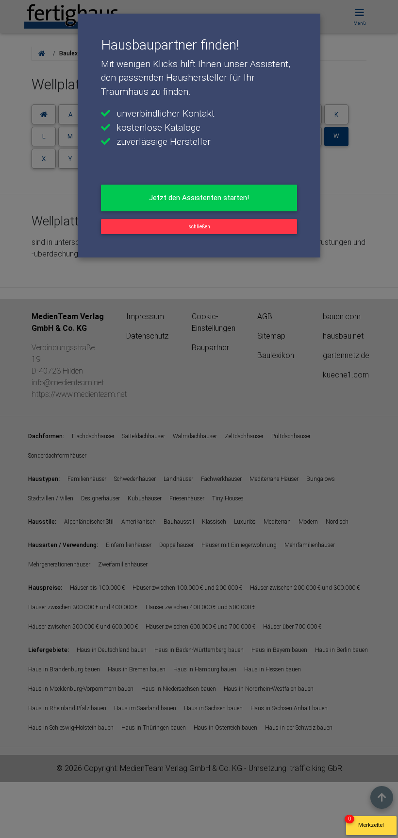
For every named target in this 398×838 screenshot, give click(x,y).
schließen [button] (199, 226)
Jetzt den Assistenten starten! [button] (199, 197)
